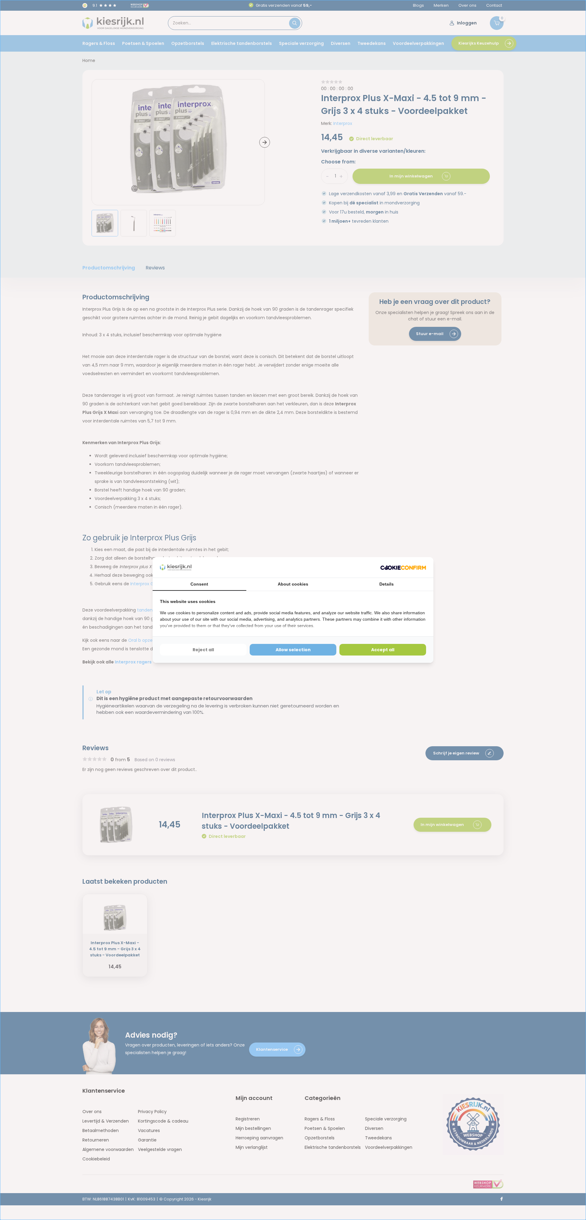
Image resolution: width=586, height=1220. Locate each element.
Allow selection (293, 650)
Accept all (382, 650)
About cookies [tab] (293, 584)
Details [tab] (386, 584)
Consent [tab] (199, 584)
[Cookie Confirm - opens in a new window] (403, 567)
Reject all (203, 650)
